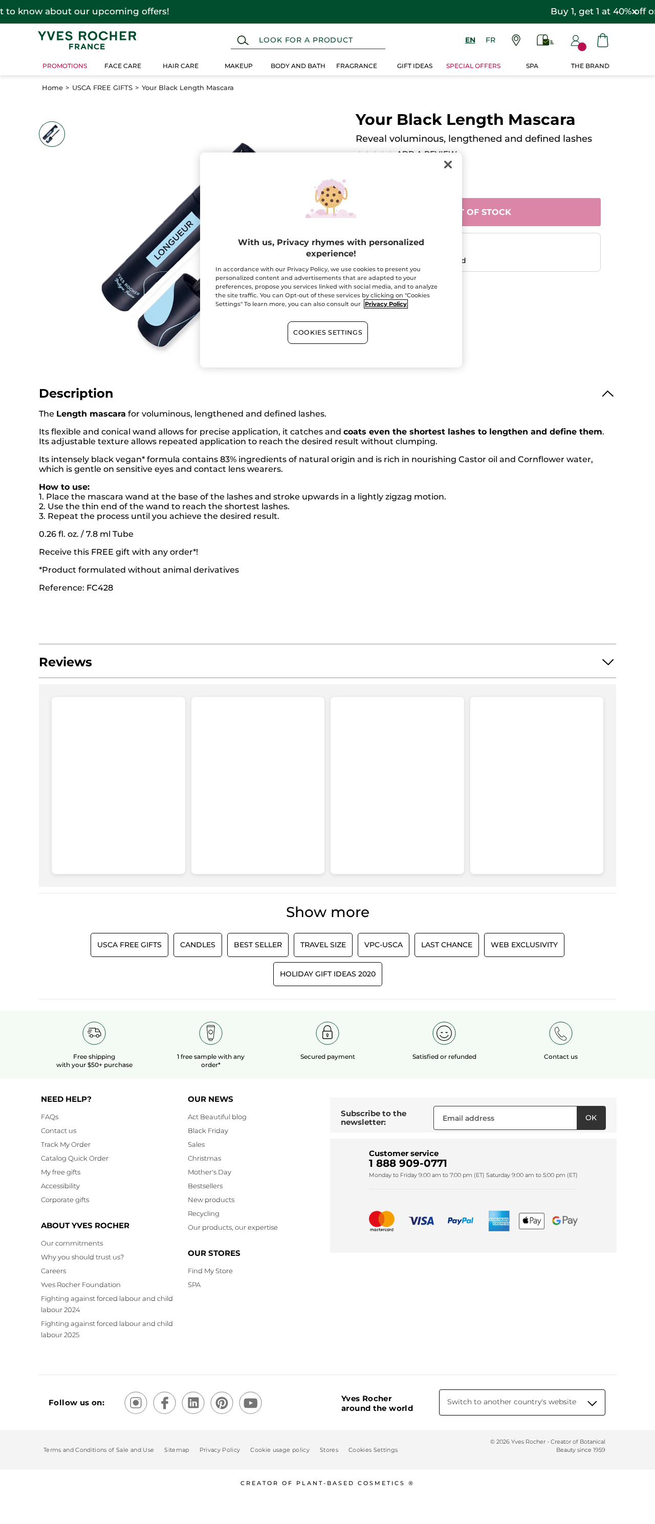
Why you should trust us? (82, 1257)
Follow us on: (76, 1402)
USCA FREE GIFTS (102, 88)
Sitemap (176, 1449)
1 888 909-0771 (408, 1163)
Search (243, 40)
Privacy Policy (220, 1449)
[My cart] (602, 40)
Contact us (58, 1130)
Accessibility (60, 1186)
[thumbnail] (51, 134)
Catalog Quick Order (74, 1158)
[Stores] (516, 40)
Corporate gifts (65, 1199)
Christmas (204, 1158)
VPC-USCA (383, 944)
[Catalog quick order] (545, 40)
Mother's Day (209, 1172)
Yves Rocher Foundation (81, 1284)
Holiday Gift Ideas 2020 (328, 973)
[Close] (447, 165)
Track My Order (66, 1144)
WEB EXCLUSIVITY (524, 944)
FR (490, 40)
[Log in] (576, 40)
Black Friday (208, 1130)
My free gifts (60, 1172)
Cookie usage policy (279, 1449)
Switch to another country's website (511, 1401)
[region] (331, 260)
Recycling (204, 1213)
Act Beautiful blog (217, 1117)
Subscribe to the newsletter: (373, 1118)
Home (52, 88)
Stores (329, 1449)
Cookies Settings (327, 332)
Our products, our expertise (233, 1227)
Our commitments (72, 1243)
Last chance (446, 944)
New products (211, 1199)
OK (591, 1117)
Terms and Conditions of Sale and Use (98, 1449)
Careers (53, 1271)
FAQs (49, 1117)
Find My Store (210, 1271)
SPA (194, 1284)
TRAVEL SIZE (323, 944)
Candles (197, 944)
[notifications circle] (582, 46)
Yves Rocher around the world (377, 1403)
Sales (196, 1144)
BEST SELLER (258, 944)
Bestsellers (205, 1186)
